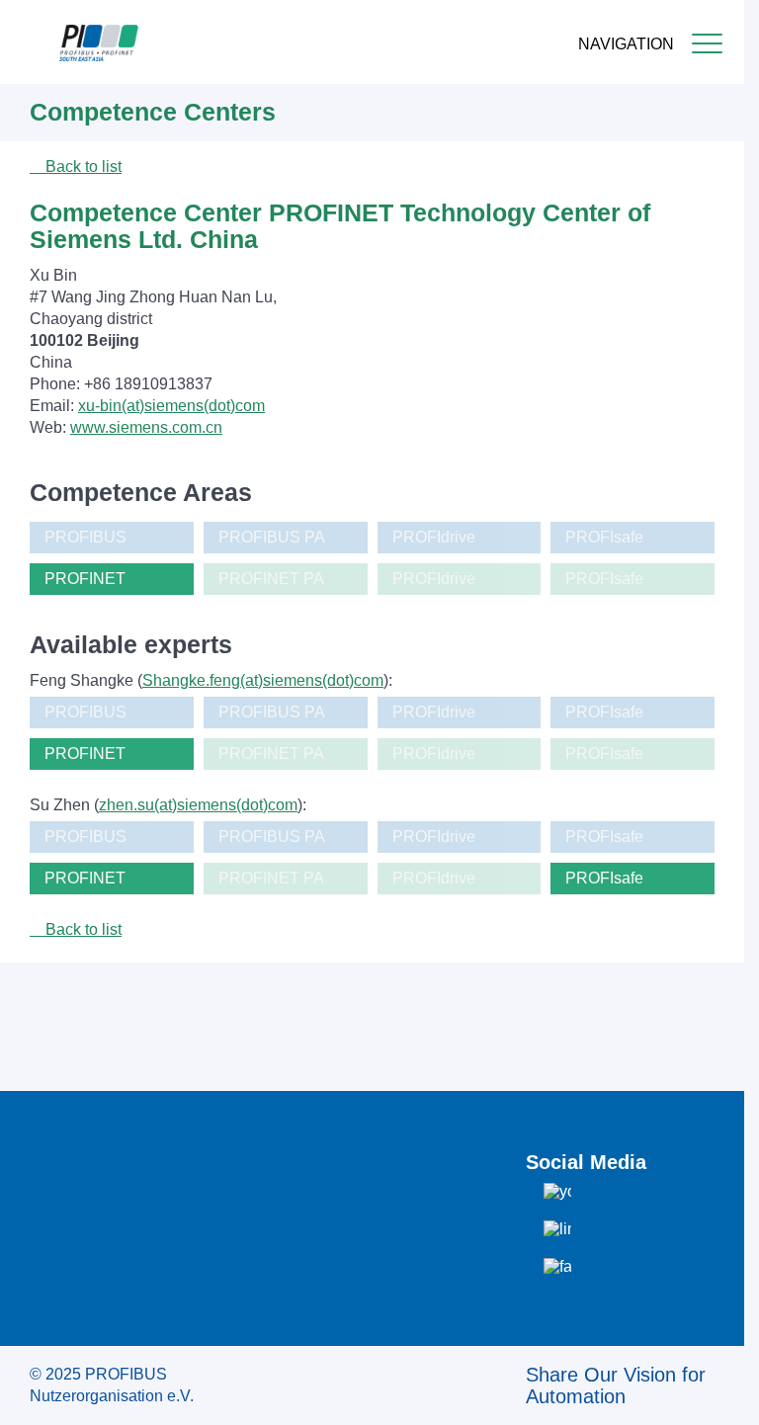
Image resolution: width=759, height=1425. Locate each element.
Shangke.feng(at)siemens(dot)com (262, 680)
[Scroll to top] (718, 1394)
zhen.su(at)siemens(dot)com (198, 804)
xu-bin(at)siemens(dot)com (171, 405)
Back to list (82, 166)
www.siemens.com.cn (146, 427)
